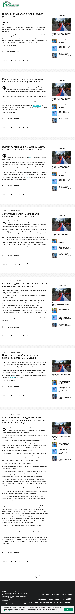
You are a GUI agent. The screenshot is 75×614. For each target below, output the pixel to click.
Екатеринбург (14, 10)
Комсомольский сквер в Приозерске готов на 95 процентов (64, 41)
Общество (70, 594)
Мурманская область (60, 601)
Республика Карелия (44, 602)
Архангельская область (42, 599)
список (26, 177)
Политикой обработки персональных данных (15, 611)
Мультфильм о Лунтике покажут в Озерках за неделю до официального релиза (64, 48)
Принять (69, 609)
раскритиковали (37, 105)
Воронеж (62, 599)
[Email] (15, 60)
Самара (61, 602)
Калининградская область (36, 601)
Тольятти (64, 603)
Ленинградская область (48, 601)
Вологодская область (54, 599)
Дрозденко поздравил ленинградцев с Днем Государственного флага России (61, 34)
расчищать (12, 377)
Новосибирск (69, 601)
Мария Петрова (6, 10)
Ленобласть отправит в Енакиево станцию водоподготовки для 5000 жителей (64, 55)
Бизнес (42, 594)
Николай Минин (6, 75)
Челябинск (69, 603)
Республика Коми (54, 602)
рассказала (35, 317)
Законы (47, 594)
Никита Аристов (6, 144)
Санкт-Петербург (68, 602)
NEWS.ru (31, 157)
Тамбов (58, 603)
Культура (53, 594)
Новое (20, 10)
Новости (58, 594)
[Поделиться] (11, 60)
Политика (64, 594)
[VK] (68, 4)
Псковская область (33, 602)
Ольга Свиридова (6, 280)
